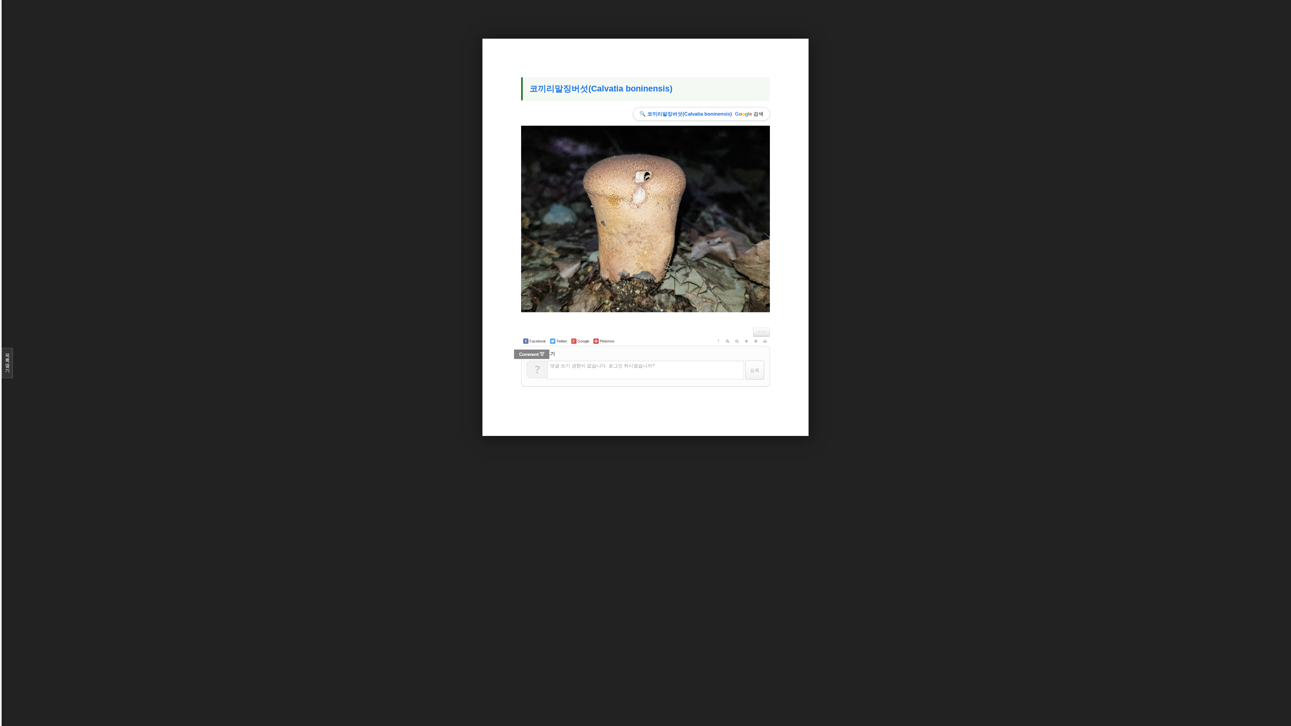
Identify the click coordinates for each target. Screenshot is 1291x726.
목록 (761, 332)
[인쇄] (765, 341)
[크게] (727, 341)
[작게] (737, 341)
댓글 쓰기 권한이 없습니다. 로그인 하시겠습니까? (602, 365)
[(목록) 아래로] (755, 341)
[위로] (746, 341)
